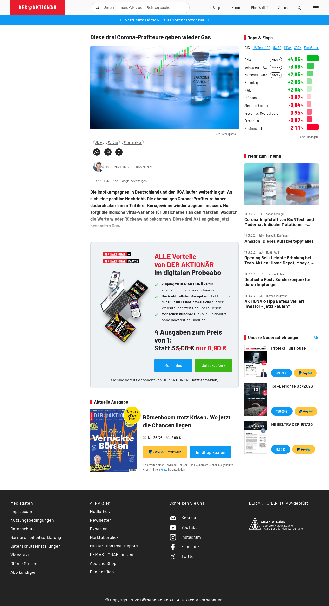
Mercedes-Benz (255, 74)
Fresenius (251, 120)
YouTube (189, 527)
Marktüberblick (104, 537)
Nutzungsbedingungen (32, 520)
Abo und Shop (103, 563)
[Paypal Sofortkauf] (305, 373)
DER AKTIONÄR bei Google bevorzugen (118, 181)
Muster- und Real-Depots (114, 545)
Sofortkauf (173, 452)
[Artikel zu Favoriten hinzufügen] (119, 152)
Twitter (188, 556)
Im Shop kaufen (210, 452)
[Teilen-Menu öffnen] (96, 152)
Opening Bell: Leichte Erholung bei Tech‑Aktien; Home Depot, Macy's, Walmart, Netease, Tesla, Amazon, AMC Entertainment (277, 260)
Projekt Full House (288, 347)
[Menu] (314, 7)
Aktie (98, 142)
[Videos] (282, 7)
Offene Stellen (23, 563)
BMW (247, 59)
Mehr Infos (173, 365)
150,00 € (281, 411)
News (275, 59)
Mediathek (100, 511)
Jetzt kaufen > (214, 365)
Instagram (191, 536)
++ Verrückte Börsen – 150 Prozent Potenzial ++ (164, 19)
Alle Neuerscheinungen (310, 337)
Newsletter (100, 520)
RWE (247, 90)
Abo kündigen (23, 572)
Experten (99, 528)
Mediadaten (21, 502)
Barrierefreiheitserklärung (35, 537)
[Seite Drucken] (108, 152)
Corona (113, 142)
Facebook (190, 546)
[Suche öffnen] (97, 7)
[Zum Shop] (216, 7)
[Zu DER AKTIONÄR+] (259, 7)
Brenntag (251, 82)
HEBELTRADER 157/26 (292, 424)
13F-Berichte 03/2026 (292, 386)
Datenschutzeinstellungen (35, 546)
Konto (164, 469)
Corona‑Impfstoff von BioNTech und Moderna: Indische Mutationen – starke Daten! (279, 222)
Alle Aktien (100, 502)
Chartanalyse (133, 142)
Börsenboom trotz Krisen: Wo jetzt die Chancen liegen (186, 421)
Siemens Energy (256, 105)
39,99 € (281, 372)
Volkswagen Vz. (255, 67)
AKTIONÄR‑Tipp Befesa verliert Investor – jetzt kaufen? (274, 304)
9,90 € (280, 449)
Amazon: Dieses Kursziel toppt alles (279, 241)
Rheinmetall (253, 128)
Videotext (19, 554)
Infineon (250, 97)
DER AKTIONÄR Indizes (111, 554)
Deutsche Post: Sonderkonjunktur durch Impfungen (277, 282)
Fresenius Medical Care (261, 113)
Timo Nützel (143, 167)
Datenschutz (22, 528)
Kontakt (189, 517)
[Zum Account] (235, 7)
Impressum (21, 511)
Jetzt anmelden (204, 379)
